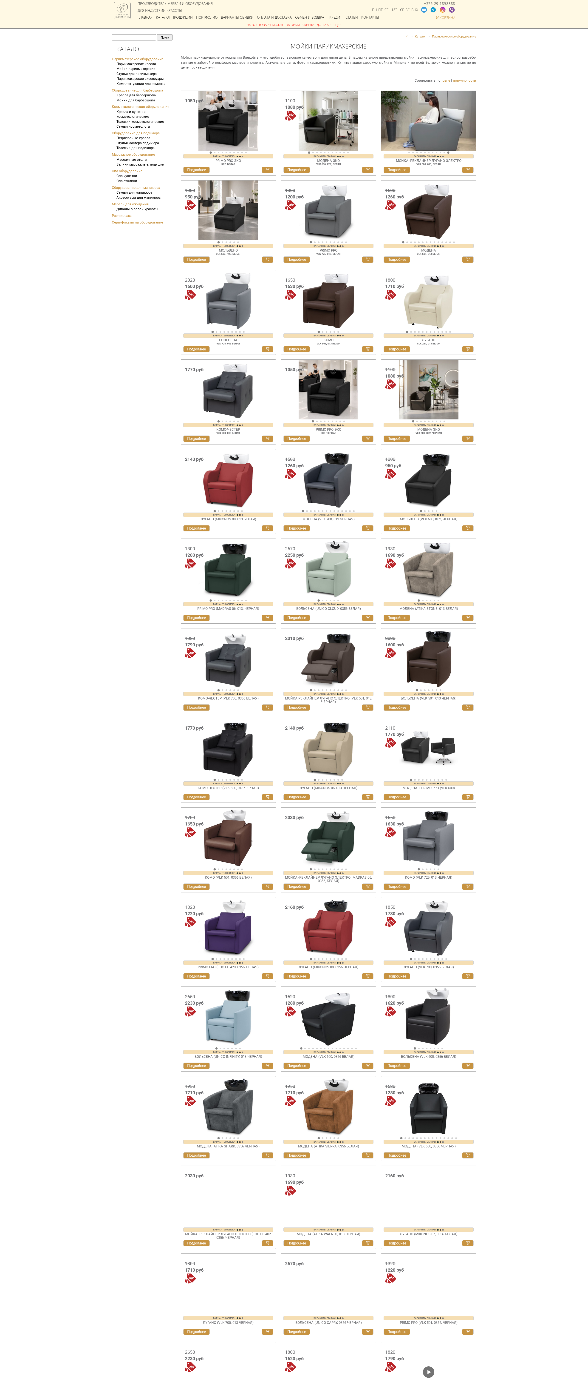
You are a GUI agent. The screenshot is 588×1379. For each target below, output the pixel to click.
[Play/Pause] (386, 146)
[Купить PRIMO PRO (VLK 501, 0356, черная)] (468, 1334)
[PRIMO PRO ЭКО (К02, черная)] (328, 389)
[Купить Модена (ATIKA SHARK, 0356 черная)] (267, 1155)
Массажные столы (131, 160)
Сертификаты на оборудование (137, 222)
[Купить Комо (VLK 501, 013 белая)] (367, 349)
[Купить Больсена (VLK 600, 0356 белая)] (468, 1066)
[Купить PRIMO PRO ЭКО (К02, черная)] (367, 439)
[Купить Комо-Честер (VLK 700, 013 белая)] (267, 439)
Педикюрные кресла (133, 138)
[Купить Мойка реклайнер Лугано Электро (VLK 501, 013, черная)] (367, 707)
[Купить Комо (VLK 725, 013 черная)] (468, 886)
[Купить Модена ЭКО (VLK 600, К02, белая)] (367, 170)
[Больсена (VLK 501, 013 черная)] (428, 658)
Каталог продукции (174, 18)
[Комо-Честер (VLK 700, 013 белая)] (228, 389)
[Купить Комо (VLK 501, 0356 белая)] (267, 886)
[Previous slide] (386, 122)
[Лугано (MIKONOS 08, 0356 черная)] (328, 927)
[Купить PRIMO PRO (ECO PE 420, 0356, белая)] (267, 976)
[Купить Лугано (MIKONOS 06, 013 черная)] (367, 797)
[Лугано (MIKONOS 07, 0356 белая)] (428, 1196)
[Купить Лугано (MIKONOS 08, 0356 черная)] (367, 976)
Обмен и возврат (310, 18)
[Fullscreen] (471, 146)
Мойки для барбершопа (135, 100)
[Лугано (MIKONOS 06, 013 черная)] (328, 748)
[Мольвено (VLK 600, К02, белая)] (228, 210)
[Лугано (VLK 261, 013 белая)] (428, 300)
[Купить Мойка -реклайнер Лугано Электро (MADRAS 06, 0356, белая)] (367, 886)
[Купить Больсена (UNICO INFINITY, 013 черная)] (267, 1066)
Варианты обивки (237, 18)
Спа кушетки (126, 176)
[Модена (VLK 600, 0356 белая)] (328, 1016)
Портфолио (207, 18)
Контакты (370, 18)
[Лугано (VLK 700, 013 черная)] (228, 1285)
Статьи (351, 18)
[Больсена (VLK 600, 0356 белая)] (428, 1016)
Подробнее (196, 170)
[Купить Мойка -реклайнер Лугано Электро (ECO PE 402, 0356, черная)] (267, 1245)
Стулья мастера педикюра (137, 143)
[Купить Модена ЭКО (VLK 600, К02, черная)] (468, 439)
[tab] (210, 153)
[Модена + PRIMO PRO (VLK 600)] (428, 748)
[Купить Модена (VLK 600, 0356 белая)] (367, 1066)
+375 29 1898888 (439, 3)
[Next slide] (271, 122)
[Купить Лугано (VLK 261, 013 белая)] (468, 349)
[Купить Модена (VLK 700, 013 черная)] (367, 528)
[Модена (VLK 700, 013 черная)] (328, 479)
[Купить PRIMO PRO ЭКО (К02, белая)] (267, 170)
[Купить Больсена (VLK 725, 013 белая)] (267, 349)
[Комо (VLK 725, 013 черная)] (428, 837)
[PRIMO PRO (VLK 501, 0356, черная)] (428, 1285)
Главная (145, 18)
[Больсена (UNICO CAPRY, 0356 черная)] (328, 1285)
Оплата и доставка (274, 18)
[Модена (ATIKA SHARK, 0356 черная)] (228, 1106)
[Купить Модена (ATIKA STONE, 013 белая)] (468, 618)
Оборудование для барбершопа (137, 90)
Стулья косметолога (133, 126)
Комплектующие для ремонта (140, 84)
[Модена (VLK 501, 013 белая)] (428, 210)
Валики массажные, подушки (140, 164)
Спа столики (126, 181)
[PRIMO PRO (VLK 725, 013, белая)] (328, 210)
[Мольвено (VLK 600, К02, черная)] (428, 479)
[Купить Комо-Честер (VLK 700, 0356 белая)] (267, 707)
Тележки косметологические (140, 122)
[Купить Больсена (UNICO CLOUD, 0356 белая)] (367, 618)
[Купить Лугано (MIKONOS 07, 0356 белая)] (468, 1245)
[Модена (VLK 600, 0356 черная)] (428, 1106)
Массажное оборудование (133, 154)
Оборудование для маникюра (136, 188)
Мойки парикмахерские (135, 69)
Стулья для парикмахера (136, 74)
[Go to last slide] (185, 122)
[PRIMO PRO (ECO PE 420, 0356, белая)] (228, 927)
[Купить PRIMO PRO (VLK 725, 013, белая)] (367, 259)
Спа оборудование (127, 171)
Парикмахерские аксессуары (140, 79)
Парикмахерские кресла (136, 64)
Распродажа (122, 216)
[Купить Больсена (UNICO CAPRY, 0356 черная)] (367, 1334)
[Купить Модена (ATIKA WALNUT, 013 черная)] (367, 1245)
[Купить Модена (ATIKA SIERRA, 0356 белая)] (367, 1155)
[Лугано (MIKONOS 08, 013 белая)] (228, 479)
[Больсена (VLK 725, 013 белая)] (228, 300)
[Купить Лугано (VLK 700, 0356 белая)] (468, 976)
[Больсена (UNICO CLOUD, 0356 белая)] (328, 569)
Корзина (447, 18)
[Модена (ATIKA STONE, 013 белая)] (428, 569)
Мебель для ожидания (130, 204)
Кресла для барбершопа (136, 95)
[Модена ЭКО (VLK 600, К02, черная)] (428, 389)
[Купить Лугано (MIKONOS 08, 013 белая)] (267, 528)
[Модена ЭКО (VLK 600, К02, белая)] (328, 121)
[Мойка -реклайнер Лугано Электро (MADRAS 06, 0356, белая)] (328, 837)
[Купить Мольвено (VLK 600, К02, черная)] (468, 528)
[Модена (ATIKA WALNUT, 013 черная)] (328, 1196)
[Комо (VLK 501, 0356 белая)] (228, 837)
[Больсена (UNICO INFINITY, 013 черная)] (228, 1016)
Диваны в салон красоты (137, 209)
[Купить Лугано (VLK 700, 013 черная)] (267, 1334)
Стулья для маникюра (134, 192)
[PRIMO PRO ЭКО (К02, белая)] (228, 121)
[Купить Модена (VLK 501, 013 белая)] (468, 259)
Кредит (335, 18)
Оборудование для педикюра (136, 133)
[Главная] (407, 36)
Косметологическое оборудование (140, 107)
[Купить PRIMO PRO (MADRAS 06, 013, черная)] (267, 618)
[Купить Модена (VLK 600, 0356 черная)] (468, 1155)
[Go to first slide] (471, 122)
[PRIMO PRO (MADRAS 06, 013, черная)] (228, 569)
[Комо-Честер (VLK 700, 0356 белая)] (228, 658)
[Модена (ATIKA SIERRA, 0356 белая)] (328, 1106)
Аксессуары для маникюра (138, 197)
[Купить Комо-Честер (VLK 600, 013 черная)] (267, 797)
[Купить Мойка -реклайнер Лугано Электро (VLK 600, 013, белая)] (468, 170)
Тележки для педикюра (135, 148)
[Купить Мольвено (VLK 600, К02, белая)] (267, 259)
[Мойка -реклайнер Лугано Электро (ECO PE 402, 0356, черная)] (228, 1196)
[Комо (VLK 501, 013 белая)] (328, 300)
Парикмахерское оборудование (138, 59)
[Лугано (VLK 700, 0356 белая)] (428, 927)
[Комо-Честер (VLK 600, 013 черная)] (228, 748)
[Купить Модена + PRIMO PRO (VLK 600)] (468, 797)
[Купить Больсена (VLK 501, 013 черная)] (468, 707)
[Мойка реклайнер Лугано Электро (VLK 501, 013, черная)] (328, 658)
